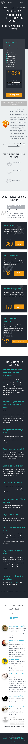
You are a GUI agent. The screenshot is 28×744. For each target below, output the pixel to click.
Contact (18, 740)
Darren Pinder (13, 641)
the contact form (14, 582)
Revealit (13, 741)
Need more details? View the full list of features (14, 103)
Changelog (5, 738)
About (22, 740)
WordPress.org (21, 726)
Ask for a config (19, 306)
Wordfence (6, 381)
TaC (18, 738)
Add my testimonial (17, 723)
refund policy (14, 131)
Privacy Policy (6, 740)
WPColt (11, 659)
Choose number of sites (14, 95)
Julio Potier (19, 736)
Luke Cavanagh (13, 626)
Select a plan (19, 273)
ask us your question (13, 146)
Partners (22, 738)
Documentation (12, 738)
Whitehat (13, 740)
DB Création (13, 696)
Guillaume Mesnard (15, 674)
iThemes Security (13, 381)
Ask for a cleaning (19, 243)
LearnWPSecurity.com (19, 341)
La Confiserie (13, 707)
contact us (14, 593)
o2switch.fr (19, 737)
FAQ (24, 144)
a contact (12, 488)
